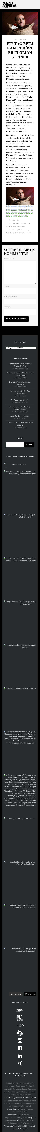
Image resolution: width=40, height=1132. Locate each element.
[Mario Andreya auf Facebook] (20, 1048)
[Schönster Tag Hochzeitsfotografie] (20, 1025)
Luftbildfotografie (29, 1126)
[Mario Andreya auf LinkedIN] (20, 1063)
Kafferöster (18, 233)
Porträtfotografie (29, 1097)
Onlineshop (10, 185)
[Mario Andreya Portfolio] (20, 1010)
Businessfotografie (11, 1097)
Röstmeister (27, 233)
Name (6, 286)
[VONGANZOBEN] (20, 1018)
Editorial (24, 223)
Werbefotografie (21, 1129)
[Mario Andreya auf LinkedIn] (20, 1056)
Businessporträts (14, 223)
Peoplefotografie (19, 226)
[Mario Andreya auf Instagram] (20, 1041)
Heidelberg (10, 233)
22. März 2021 (20, 40)
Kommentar (9, 258)
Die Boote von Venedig (20, 400)
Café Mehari (13, 230)
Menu (35, 4)
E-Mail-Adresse (10, 296)
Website (7, 307)
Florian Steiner (23, 230)
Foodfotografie (29, 1117)
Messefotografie (23, 1120)
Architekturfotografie (12, 1126)
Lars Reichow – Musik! (20, 416)
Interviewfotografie (15, 1114)
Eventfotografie (13, 1109)
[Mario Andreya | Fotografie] (9, 7)
